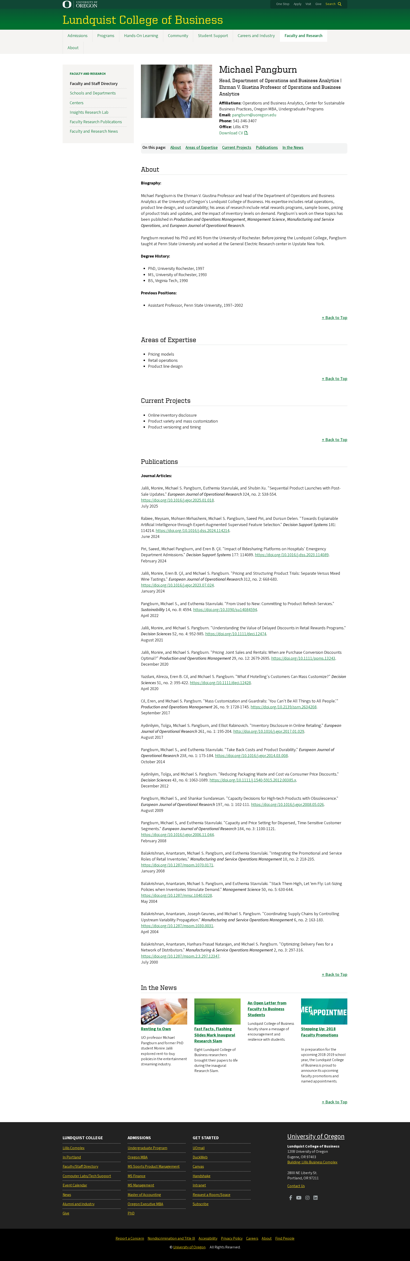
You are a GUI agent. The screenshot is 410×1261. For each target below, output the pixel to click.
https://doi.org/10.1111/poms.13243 (303, 658)
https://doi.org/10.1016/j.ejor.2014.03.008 (251, 756)
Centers (77, 103)
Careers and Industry (256, 36)
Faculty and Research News (94, 131)
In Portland (72, 1157)
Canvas (198, 1166)
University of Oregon (316, 1136)
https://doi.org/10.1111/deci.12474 (235, 634)
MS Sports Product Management (154, 1166)
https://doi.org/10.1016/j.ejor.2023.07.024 (177, 585)
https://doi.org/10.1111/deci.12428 (220, 683)
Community (178, 36)
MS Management (141, 1185)
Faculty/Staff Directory (80, 1166)
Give (318, 4)
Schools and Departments (93, 93)
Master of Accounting (144, 1194)
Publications (267, 148)
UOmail (199, 1148)
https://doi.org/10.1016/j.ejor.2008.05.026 (287, 805)
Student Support (213, 36)
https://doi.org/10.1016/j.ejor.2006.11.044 (177, 835)
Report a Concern (130, 1238)
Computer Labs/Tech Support (87, 1176)
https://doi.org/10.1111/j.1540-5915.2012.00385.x (253, 780)
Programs (105, 36)
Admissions (78, 36)
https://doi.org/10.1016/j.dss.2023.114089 (292, 555)
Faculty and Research (303, 36)
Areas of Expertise (202, 148)
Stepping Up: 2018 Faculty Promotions (319, 1032)
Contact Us (296, 1186)
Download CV (231, 133)
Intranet (199, 1185)
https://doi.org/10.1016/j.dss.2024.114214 (192, 531)
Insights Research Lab (89, 112)
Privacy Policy (231, 1238)
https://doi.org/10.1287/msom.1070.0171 (177, 865)
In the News (292, 148)
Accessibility (208, 1238)
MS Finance (136, 1176)
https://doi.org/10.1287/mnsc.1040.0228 (176, 896)
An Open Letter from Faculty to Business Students (267, 1009)
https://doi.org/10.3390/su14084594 (225, 610)
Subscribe (201, 1204)
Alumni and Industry (78, 1204)
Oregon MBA (138, 1157)
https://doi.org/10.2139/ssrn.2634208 (284, 707)
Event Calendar (75, 1185)
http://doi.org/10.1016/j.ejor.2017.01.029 (268, 731)
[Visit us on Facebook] (290, 1198)
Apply (297, 4)
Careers (252, 1238)
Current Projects (236, 148)
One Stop (282, 4)
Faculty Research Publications (96, 122)
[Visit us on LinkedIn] (316, 1198)
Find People (284, 1238)
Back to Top (336, 318)
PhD (131, 1213)
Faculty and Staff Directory (94, 84)
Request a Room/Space (211, 1194)
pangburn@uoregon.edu (254, 115)
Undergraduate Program (147, 1148)
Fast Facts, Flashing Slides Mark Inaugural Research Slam (214, 1035)
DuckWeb (200, 1157)
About (73, 48)
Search (330, 4)
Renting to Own (156, 1029)
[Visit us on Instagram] (307, 1198)
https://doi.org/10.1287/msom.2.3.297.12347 (180, 956)
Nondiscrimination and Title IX (171, 1238)
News (67, 1194)
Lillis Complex (73, 1148)
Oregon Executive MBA (145, 1204)
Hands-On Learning (141, 36)
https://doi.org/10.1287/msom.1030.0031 (177, 926)
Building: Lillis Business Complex (312, 1162)
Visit (308, 4)
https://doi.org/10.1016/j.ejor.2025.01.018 (177, 500)
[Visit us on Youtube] (298, 1198)
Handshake (201, 1176)
